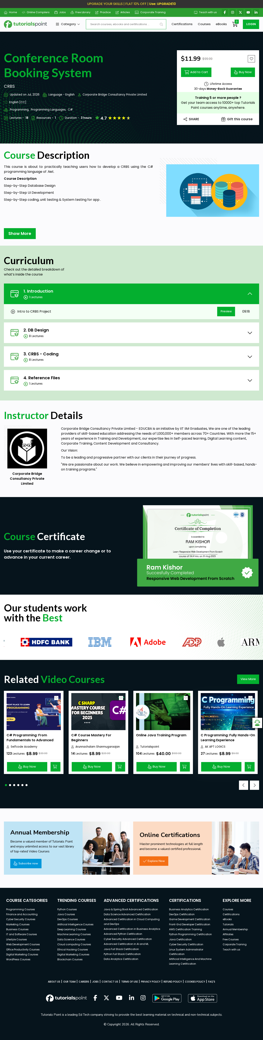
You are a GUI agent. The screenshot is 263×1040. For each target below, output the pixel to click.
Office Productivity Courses (23, 949)
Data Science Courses (71, 939)
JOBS (95, 981)
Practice (105, 12)
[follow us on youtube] (119, 998)
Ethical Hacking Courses (72, 949)
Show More (19, 233)
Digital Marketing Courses (22, 954)
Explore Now (156, 861)
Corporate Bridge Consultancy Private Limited (115, 95)
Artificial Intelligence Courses (75, 924)
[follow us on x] (106, 998)
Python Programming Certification (190, 934)
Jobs (62, 12)
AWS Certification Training (185, 929)
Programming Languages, (48, 110)
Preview (226, 311)
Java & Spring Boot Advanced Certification (131, 909)
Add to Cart (199, 72)
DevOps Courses (67, 919)
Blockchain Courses (70, 959)
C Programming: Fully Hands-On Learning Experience (228, 737)
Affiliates (228, 934)
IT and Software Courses (21, 934)
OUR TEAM (69, 981)
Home (13, 12)
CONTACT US (110, 981)
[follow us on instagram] (143, 998)
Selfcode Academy (24, 747)
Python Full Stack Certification (122, 954)
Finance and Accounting (22, 914)
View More (248, 679)
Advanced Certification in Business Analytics (132, 929)
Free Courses (231, 939)
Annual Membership (235, 929)
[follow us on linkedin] (131, 998)
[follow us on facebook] (95, 998)
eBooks (221, 24)
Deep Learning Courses (71, 929)
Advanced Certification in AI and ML (126, 944)
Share (194, 119)
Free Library (82, 12)
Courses (204, 24)
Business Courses (17, 929)
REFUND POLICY (173, 981)
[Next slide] (254, 785)
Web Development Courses (23, 944)
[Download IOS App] (202, 998)
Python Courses (67, 909)
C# (70, 110)
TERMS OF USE (129, 981)
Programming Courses (20, 909)
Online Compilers (38, 12)
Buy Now (245, 72)
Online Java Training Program (161, 735)
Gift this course (240, 119)
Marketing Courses (18, 924)
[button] (6, 785)
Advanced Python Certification (123, 934)
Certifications (182, 24)
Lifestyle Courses (16, 939)
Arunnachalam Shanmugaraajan (97, 747)
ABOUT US (54, 981)
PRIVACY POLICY (150, 981)
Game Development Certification (189, 919)
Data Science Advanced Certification (127, 914)
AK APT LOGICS (215, 747)
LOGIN (251, 24)
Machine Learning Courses (74, 934)
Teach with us (208, 12)
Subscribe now (28, 863)
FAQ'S (211, 981)
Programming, (19, 110)
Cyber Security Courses (20, 919)
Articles (125, 12)
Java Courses (66, 914)
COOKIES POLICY (195, 981)
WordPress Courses (18, 959)
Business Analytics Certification (189, 909)
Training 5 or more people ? (218, 97)
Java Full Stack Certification (121, 949)
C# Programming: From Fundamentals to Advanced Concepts (30, 740)
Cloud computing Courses (74, 944)
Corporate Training (153, 12)
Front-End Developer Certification (189, 924)
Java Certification (180, 939)
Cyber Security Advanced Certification (128, 939)
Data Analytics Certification (121, 959)
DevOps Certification (182, 914)
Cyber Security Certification (186, 944)
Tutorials (228, 924)
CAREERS (84, 981)
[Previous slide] (243, 785)
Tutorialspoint (149, 747)
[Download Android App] (166, 998)
